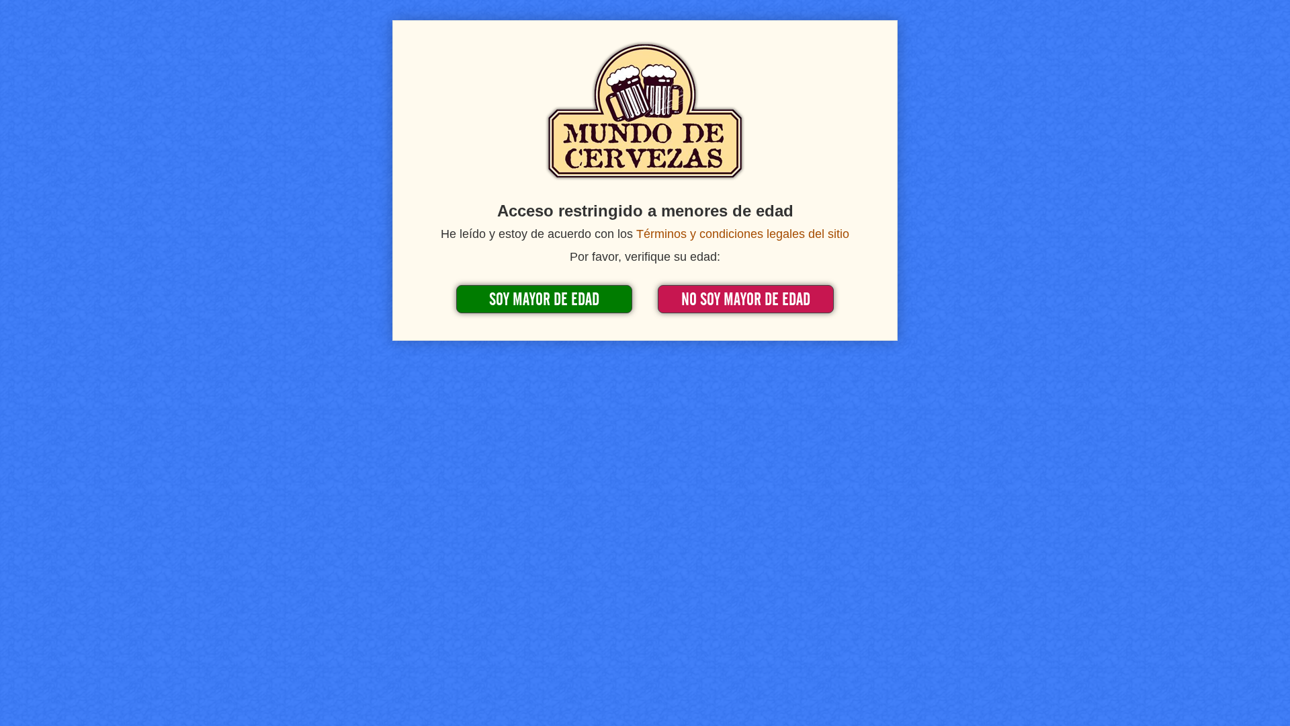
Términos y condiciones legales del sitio (742, 234)
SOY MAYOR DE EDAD (544, 300)
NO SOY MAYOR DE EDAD (745, 300)
